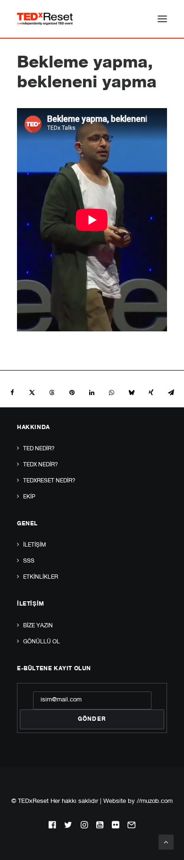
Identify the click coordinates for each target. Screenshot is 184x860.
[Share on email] (170, 392)
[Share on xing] (151, 392)
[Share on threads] (51, 392)
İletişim (34, 545)
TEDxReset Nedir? (49, 481)
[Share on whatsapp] (111, 392)
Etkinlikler (40, 577)
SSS (28, 561)
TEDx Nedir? (40, 465)
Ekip (29, 497)
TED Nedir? (39, 449)
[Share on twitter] (32, 392)
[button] (162, 19)
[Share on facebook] (12, 392)
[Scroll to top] (166, 842)
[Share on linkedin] (91, 392)
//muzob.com (155, 802)
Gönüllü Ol (41, 642)
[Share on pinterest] (71, 392)
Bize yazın (38, 626)
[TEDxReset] (45, 19)
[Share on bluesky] (131, 392)
